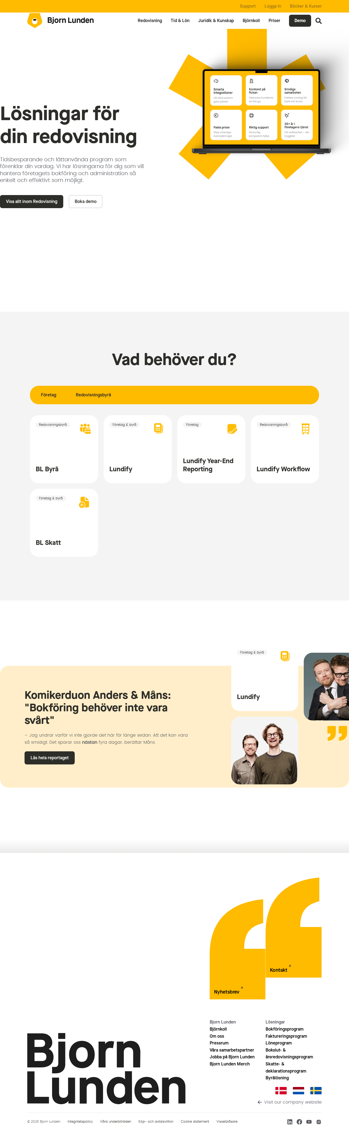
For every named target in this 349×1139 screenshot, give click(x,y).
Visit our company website (293, 1102)
